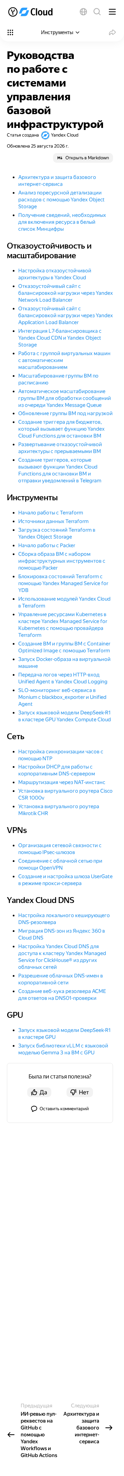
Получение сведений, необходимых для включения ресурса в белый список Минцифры (62, 222)
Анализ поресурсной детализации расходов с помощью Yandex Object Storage (61, 200)
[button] (83, 12)
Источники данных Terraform (53, 521)
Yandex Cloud (65, 135)
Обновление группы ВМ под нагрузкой (65, 413)
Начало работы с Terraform (50, 513)
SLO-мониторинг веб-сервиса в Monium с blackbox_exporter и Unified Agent (62, 697)
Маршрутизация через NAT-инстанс (61, 782)
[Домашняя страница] (32, 12)
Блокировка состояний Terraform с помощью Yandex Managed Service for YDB (63, 583)
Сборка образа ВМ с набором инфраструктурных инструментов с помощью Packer (61, 561)
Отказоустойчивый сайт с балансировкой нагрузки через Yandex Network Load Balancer (65, 293)
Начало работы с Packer (46, 545)
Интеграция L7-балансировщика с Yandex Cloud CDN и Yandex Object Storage (60, 338)
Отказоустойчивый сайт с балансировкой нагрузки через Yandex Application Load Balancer (65, 315)
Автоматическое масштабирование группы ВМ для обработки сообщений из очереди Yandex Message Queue (64, 398)
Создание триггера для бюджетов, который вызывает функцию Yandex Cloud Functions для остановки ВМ (61, 429)
